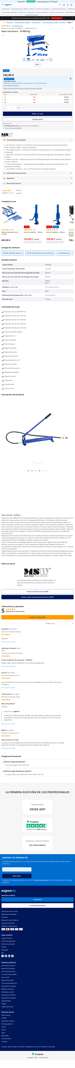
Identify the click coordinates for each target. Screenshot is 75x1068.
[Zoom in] (32, 471)
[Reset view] (39, 471)
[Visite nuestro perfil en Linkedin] (9, 957)
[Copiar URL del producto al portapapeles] (72, 28)
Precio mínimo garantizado (13, 128)
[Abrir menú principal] (2, 5)
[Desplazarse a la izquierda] (2, 18)
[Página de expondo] (3, 22)
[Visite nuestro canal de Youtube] (2, 957)
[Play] (28, 471)
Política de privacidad (41, 880)
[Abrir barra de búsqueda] (60, 5)
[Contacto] (64, 5)
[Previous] (24, 59)
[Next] (51, 59)
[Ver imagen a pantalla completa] (72, 56)
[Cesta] (71, 5)
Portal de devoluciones (37, 906)
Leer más (19, 193)
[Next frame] (47, 471)
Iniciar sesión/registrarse (11, 85)
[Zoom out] (36, 471)
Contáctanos (37, 899)
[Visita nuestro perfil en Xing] (12, 957)
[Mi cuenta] (68, 5)
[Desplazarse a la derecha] (72, 18)
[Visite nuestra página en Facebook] (6, 957)
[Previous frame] (43, 471)
